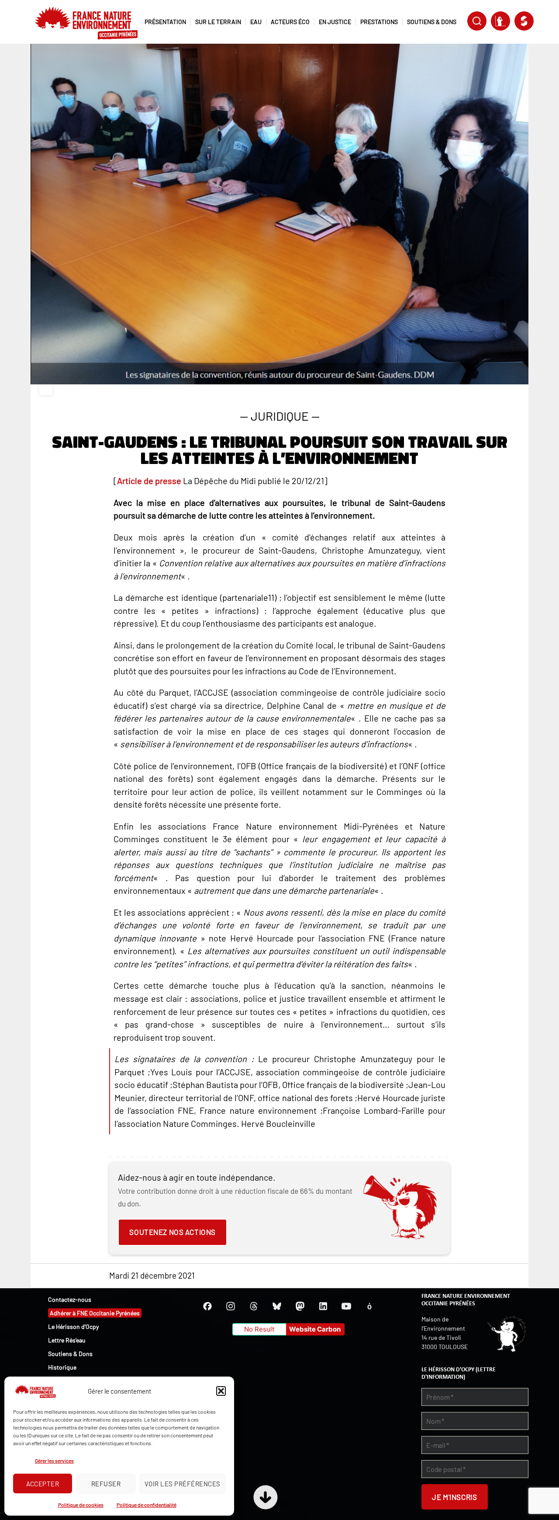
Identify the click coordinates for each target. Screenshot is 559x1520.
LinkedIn (323, 1306)
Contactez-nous (69, 1299)
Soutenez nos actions (172, 1231)
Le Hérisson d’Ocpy (73, 1326)
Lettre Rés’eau (67, 1340)
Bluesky (277, 1306)
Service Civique (524, 21)
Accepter (42, 1484)
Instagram (231, 1306)
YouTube (346, 1306)
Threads (254, 1306)
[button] (221, 1391)
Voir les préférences (183, 1484)
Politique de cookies (81, 1505)
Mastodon (300, 1306)
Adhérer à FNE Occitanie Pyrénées (95, 1313)
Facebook (207, 1306)
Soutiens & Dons (70, 1353)
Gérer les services (54, 1460)
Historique (62, 1367)
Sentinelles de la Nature (500, 21)
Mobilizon (369, 1306)
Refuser (106, 1484)
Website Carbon (315, 1329)
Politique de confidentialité (146, 1505)
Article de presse (149, 480)
